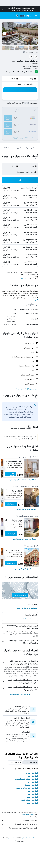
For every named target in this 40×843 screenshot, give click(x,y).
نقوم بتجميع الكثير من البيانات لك (25, 824)
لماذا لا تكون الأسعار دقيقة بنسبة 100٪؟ (23, 828)
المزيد (36, 300)
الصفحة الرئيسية (33, 837)
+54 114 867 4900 (31, 68)
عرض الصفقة (12, 474)
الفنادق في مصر (33, 794)
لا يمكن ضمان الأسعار (28, 814)
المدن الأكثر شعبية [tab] (15, 762)
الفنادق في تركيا (33, 782)
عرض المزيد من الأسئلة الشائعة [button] (20, 694)
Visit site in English (19, 10)
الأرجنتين (24, 837)
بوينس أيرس (11, 837)
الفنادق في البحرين (32, 791)
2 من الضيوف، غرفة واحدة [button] (26, 84)
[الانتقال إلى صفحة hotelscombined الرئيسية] (24, 15)
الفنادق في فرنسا (32, 797)
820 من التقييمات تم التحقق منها (17, 71)
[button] (2, 9)
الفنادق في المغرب (32, 773)
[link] (22, 479)
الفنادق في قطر (33, 776)
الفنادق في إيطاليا (32, 803)
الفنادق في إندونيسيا (31, 785)
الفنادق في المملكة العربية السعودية (26, 779)
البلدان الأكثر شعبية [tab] (31, 762)
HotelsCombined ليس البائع (27, 820)
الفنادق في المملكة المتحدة (29, 800)
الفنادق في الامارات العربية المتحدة (27, 788)
